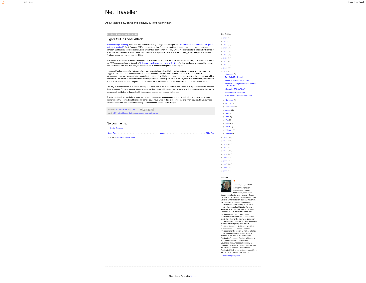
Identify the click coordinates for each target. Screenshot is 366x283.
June (227, 117)
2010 (225, 154)
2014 (225, 141)
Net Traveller (121, 12)
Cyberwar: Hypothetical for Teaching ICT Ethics (159, 63)
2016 (225, 71)
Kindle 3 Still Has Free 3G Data (237, 80)
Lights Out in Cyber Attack (235, 93)
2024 (225, 45)
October (228, 103)
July (227, 113)
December (229, 74)
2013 (225, 144)
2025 (225, 41)
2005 (225, 171)
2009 (225, 158)
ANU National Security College (123, 113)
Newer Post (112, 133)
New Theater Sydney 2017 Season (238, 96)
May (227, 120)
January (228, 133)
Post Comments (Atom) (126, 137)
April (227, 123)
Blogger (193, 276)
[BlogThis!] (144, 109)
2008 (225, 161)
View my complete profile (230, 256)
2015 (225, 138)
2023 (225, 48)
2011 (225, 151)
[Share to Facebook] (149, 109)
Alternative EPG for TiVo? (235, 89)
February (229, 130)
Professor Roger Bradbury (117, 44)
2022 (225, 51)
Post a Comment (116, 128)
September (229, 107)
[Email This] (141, 109)
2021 (225, 55)
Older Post (210, 133)
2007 (225, 164)
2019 (225, 61)
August (228, 110)
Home (161, 133)
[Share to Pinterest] (152, 109)
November (229, 100)
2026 (225, 38)
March (228, 127)
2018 (225, 65)
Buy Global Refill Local (234, 77)
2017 (225, 68)
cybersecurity (140, 113)
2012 (225, 148)
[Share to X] (146, 109)
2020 (225, 58)
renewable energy (151, 113)
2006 (225, 168)
